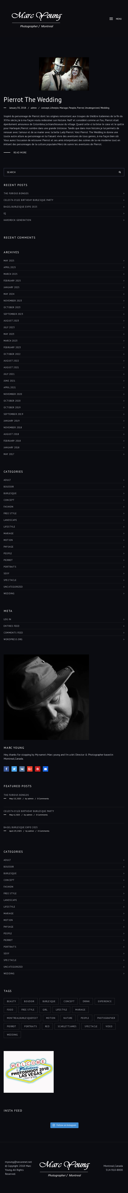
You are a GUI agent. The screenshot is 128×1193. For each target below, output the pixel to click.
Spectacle (10, 580)
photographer (106, 1018)
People (72, 107)
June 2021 (9, 380)
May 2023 (9, 334)
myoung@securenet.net (18, 1161)
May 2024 (9, 294)
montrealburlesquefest (22, 1018)
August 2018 (11, 434)
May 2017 (9, 454)
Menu (119, 19)
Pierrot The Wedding (33, 99)
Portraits (10, 566)
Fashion (8, 506)
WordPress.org (13, 639)
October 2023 (12, 307)
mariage (80, 1009)
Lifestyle (54, 107)
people (85, 1018)
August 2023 (11, 320)
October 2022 (12, 354)
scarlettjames (67, 1026)
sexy (6, 573)
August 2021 (11, 367)
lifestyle (61, 1009)
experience (105, 1001)
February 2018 (12, 440)
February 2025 (12, 280)
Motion (8, 540)
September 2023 (13, 314)
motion (50, 1018)
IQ (5, 213)
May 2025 (9, 260)
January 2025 (12, 287)
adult (7, 480)
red (47, 1026)
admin (34, 107)
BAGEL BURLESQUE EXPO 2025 (20, 206)
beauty (11, 1001)
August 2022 (11, 360)
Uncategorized (92, 107)
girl (45, 1009)
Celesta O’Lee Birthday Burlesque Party (29, 200)
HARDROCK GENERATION (17, 220)
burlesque (10, 493)
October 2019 (12, 407)
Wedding (104, 107)
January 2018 (12, 447)
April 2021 (10, 387)
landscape (10, 520)
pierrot (11, 1026)
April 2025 (10, 267)
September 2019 (13, 414)
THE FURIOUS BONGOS (16, 193)
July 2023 (9, 327)
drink (86, 1001)
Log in (7, 619)
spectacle (91, 1026)
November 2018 (13, 427)
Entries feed (12, 626)
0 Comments (43, 798)
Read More (20, 152)
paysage (9, 546)
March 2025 (11, 274)
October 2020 (12, 400)
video (109, 1026)
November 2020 (13, 394)
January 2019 (12, 420)
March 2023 (11, 340)
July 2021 (9, 374)
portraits (30, 1026)
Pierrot (80, 107)
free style (10, 513)
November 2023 (13, 300)
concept (45, 107)
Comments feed (13, 632)
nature (68, 1018)
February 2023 (12, 347)
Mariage (64, 107)
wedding (12, 1034)
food (10, 1009)
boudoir (9, 486)
